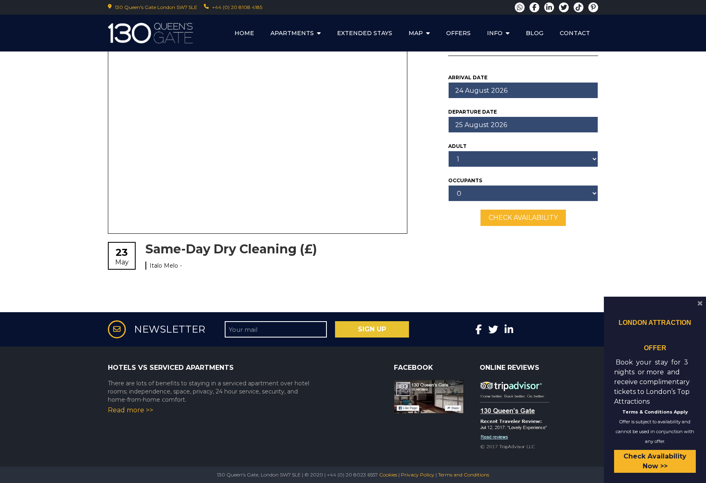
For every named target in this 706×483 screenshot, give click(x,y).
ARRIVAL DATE (467, 77)
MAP (416, 33)
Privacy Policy (417, 475)
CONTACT (575, 33)
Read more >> (130, 410)
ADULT (457, 146)
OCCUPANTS (465, 180)
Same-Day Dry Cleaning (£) (231, 249)
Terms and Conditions (463, 475)
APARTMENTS (292, 33)
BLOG (534, 33)
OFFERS (458, 33)
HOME (244, 33)
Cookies (388, 475)
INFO (495, 33)
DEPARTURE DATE (472, 112)
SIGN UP (372, 329)
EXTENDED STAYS (364, 33)
